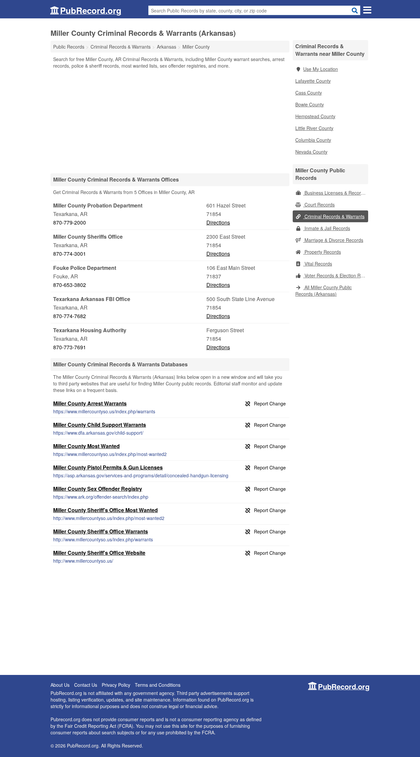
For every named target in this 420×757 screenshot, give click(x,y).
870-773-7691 (69, 347)
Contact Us (85, 684)
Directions (218, 222)
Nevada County (311, 151)
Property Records (322, 252)
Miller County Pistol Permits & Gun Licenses (108, 467)
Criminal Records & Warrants (334, 216)
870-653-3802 (69, 285)
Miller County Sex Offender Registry (97, 488)
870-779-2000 (69, 222)
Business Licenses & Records (334, 192)
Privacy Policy (116, 684)
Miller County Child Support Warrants (99, 424)
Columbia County (313, 140)
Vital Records (317, 263)
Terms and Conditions (157, 684)
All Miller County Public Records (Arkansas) (323, 290)
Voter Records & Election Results (335, 275)
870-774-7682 (69, 316)
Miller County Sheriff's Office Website (99, 552)
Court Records (319, 204)
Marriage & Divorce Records (333, 240)
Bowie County (309, 104)
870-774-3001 (69, 253)
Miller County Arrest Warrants (90, 403)
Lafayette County (313, 80)
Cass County (308, 92)
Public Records (68, 46)
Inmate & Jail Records (326, 228)
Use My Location (320, 69)
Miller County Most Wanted (86, 446)
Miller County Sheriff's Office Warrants (100, 531)
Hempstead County (315, 116)
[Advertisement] (170, 121)
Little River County (314, 128)
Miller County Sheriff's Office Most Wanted (105, 510)
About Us (60, 684)
